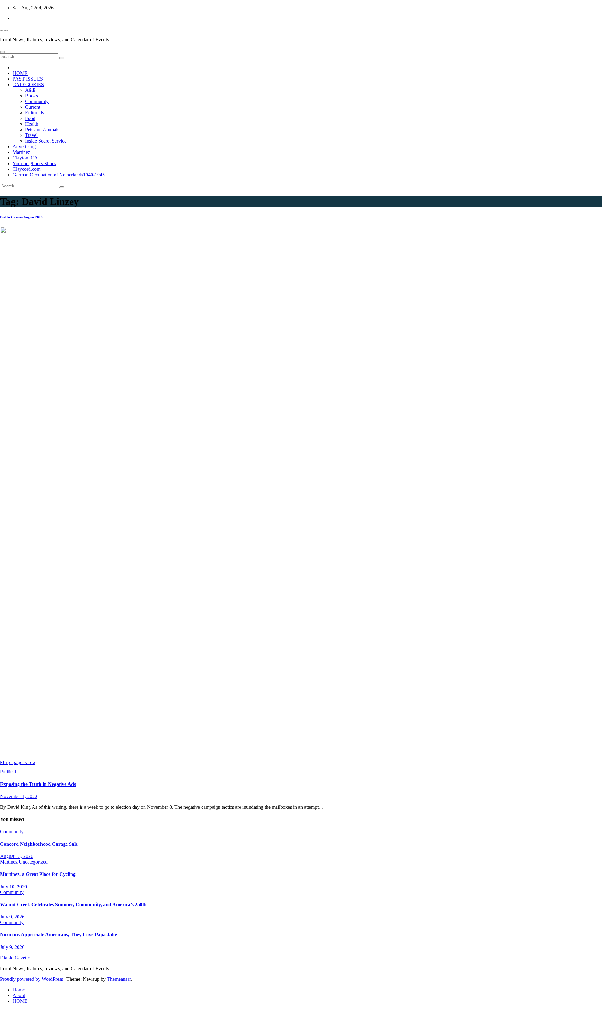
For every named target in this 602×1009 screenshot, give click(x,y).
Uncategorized (33, 862)
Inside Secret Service (45, 141)
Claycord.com (26, 169)
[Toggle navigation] (2, 52)
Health (31, 124)
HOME (20, 73)
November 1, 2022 (18, 796)
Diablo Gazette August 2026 (21, 217)
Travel (31, 135)
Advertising (24, 146)
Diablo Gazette (4, 30)
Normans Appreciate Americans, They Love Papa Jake (58, 934)
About (19, 995)
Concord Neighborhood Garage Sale (39, 844)
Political (8, 771)
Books (31, 95)
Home (19, 989)
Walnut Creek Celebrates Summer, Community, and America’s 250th (73, 904)
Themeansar (119, 979)
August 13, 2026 (16, 856)
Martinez (21, 152)
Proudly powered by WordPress (32, 979)
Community (37, 101)
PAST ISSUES (28, 78)
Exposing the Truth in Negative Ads (38, 784)
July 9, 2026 (12, 916)
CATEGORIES (28, 84)
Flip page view (17, 762)
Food (30, 118)
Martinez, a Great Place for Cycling (38, 874)
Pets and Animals (42, 129)
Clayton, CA (25, 157)
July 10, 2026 (13, 886)
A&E (30, 90)
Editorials (34, 112)
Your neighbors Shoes (34, 163)
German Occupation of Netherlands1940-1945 (59, 174)
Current (32, 107)
